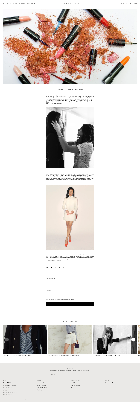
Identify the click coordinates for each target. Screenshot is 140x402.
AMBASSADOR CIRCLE (76, 385)
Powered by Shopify (133, 399)
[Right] (133, 339)
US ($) (122, 3)
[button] (127, 3)
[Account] (131, 3)
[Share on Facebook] (51, 268)
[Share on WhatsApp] (64, 268)
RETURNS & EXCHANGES (76, 384)
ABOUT (33, 3)
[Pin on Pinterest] (60, 268)
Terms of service (19, 399)
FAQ (72, 387)
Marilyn (47, 101)
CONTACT (73, 382)
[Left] (7, 339)
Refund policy (5, 399)
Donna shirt (80, 100)
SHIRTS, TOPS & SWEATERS (9, 385)
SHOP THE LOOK (7, 382)
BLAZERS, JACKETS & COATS (10, 392)
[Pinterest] (110, 383)
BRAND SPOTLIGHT (41, 389)
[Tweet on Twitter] (56, 268)
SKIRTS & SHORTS (7, 387)
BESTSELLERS (22, 3)
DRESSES (5, 390)
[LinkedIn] (114, 383)
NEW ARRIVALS (13, 3)
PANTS (4, 389)
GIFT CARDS (6, 384)
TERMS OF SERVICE (41, 384)
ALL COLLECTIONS (7, 394)
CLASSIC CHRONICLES (42, 387)
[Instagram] (106, 383)
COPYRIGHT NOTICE (41, 385)
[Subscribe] (87, 375)
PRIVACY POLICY (41, 382)
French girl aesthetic (64, 99)
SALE (28, 3)
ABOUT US (39, 390)
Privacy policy (12, 399)
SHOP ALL (5, 3)
